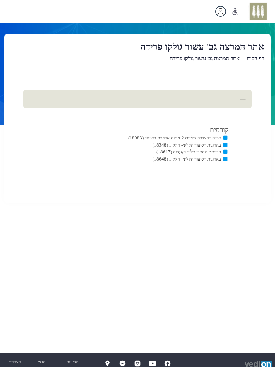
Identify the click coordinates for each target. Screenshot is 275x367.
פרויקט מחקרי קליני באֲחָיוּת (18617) (188, 151)
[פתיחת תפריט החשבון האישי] (220, 11)
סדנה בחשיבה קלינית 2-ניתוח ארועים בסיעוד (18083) (174, 137)
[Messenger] (122, 363)
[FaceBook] (167, 363)
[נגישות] (235, 11)
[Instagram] (137, 363)
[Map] (107, 363)
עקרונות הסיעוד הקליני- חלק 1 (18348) (187, 145)
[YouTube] (152, 363)
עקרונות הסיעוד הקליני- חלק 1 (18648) (187, 159)
